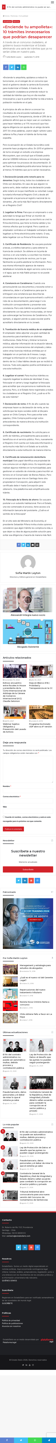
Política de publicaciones (12, 1323)
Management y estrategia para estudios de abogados (35, 966)
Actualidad (23, 16)
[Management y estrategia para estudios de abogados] (10, 969)
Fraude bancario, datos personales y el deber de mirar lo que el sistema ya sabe (14, 1096)
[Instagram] (37, 880)
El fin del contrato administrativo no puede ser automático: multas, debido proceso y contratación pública (14, 1061)
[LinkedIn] (18, 67)
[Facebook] (6, 67)
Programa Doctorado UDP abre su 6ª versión (40, 725)
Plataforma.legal (9, 1342)
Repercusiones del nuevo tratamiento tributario (32, 991)
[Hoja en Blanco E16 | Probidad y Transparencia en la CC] (41, 671)
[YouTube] (31, 880)
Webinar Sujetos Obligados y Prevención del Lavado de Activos (14, 728)
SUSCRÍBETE (7, 1303)
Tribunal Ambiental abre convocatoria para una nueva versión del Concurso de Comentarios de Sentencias (34, 1196)
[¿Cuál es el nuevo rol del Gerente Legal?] (10, 981)
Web (5, 807)
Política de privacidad (11, 1320)
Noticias (14, 16)
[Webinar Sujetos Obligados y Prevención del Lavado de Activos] (15, 712)
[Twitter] (12, 67)
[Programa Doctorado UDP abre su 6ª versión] (41, 712)
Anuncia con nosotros (11, 1326)
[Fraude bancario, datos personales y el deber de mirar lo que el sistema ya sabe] (15, 1082)
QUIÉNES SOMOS (9, 1280)
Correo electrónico (12, 796)
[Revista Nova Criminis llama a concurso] (10, 1006)
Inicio (6, 16)
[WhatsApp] (24, 67)
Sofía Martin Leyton (13, 57)
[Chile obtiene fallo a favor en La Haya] (10, 1018)
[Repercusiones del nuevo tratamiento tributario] (10, 994)
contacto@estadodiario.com (18, 1236)
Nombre (7, 786)
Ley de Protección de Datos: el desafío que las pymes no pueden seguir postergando (40, 1058)
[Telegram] (49, 1440)
